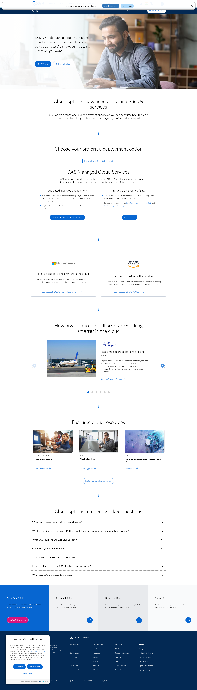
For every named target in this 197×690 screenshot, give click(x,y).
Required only (34, 667)
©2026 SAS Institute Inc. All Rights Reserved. (97, 681)
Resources (140, 11)
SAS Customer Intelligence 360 (138, 203)
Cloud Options (127, 11)
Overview (115, 11)
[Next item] (163, 366)
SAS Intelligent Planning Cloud (116, 206)
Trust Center (76, 681)
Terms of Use (65, 681)
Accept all (19, 667)
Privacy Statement (51, 681)
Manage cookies (27, 673)
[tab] (91, 161)
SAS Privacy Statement (38, 651)
